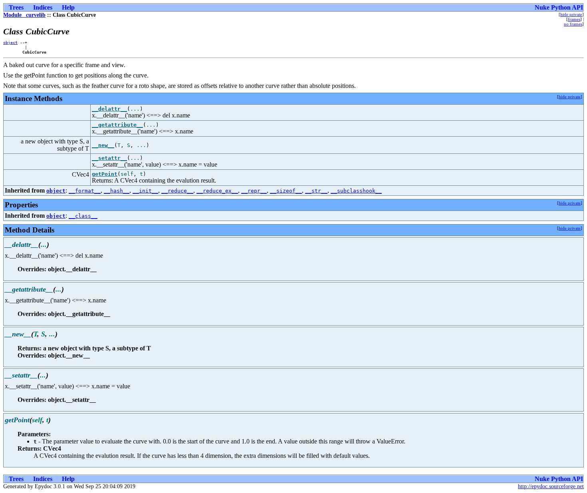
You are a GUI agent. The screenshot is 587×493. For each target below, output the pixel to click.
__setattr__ (109, 158)
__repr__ (254, 191)
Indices (42, 7)
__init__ (145, 191)
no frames (573, 24)
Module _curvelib (24, 15)
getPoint (104, 174)
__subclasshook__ (356, 191)
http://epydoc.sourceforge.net (551, 486)
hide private (571, 14)
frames (574, 19)
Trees (16, 7)
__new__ (103, 145)
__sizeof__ (286, 191)
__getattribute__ (117, 125)
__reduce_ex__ (217, 191)
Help (68, 7)
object (10, 42)
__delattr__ (109, 109)
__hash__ (116, 191)
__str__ (316, 191)
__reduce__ (177, 191)
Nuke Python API (559, 7)
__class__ (83, 216)
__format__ (85, 191)
